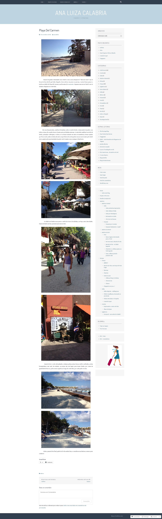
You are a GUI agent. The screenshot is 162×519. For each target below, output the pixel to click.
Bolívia (49, 480)
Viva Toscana (103, 328)
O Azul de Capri (104, 56)
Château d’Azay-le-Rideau (112, 278)
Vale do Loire (107, 275)
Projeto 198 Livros (52, 2)
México (42, 473)
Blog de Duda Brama (105, 160)
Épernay (106, 270)
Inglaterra (102, 86)
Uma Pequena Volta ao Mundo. (108, 53)
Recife (101, 111)
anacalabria (56, 34)
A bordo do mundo (105, 147)
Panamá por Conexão (111, 224)
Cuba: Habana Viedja (111, 211)
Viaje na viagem (104, 326)
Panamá (102, 97)
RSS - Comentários (104, 339)
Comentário (86, 501)
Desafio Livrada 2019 (65, 2)
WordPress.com (104, 183)
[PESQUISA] (121, 2)
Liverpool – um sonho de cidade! (112, 314)
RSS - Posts (103, 336)
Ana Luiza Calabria (81, 12)
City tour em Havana (111, 219)
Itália (101, 92)
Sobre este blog (106, 193)
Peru (101, 106)
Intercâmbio (103, 89)
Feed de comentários (105, 180)
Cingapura (102, 58)
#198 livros (102, 70)
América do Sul (106, 232)
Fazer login (103, 175)
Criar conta (103, 172)
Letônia (102, 47)
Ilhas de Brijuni (108, 309)
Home (42, 2)
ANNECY (106, 263)
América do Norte (106, 229)
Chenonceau (109, 280)
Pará (101, 100)
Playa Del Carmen (49, 30)
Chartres (106, 273)
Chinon (107, 283)
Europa (83, 2)
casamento (71, 84)
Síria (101, 50)
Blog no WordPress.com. (117, 516)
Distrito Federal (104, 78)
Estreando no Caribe (111, 216)
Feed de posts (103, 177)
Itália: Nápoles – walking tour (111, 291)
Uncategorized (103, 119)
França (101, 84)
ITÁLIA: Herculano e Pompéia (111, 298)
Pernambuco (103, 103)
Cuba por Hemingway (111, 213)
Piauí (101, 108)
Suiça (101, 117)
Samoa (84, 480)
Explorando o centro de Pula (111, 306)
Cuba (101, 75)
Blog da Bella (103, 158)
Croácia (102, 73)
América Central (106, 203)
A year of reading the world (107, 149)
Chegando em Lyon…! (109, 286)
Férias (101, 81)
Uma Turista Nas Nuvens (106, 134)
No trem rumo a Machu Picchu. (114, 241)
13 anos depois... (104, 155)
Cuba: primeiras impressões (113, 208)
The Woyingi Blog (104, 131)
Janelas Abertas (104, 144)
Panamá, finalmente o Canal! (113, 227)
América (75, 2)
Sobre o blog (103, 114)
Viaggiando (103, 136)
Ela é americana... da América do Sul (109, 152)
